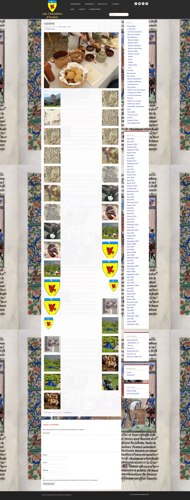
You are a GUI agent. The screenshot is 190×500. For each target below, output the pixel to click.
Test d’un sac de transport (136, 90)
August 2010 (131, 236)
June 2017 (130, 169)
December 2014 (132, 202)
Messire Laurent (133, 54)
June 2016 (130, 177)
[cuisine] (81, 60)
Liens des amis (132, 115)
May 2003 (130, 291)
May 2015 (130, 200)
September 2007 (133, 258)
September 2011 (132, 230)
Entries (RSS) (131, 391)
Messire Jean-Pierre (135, 48)
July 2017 (130, 166)
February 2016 (132, 186)
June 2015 (130, 197)
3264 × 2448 (62, 26)
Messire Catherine (134, 45)
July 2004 (130, 280)
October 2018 (131, 147)
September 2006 (133, 266)
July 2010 (130, 238)
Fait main (130, 354)
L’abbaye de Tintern (134, 92)
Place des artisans (133, 34)
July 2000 (130, 310)
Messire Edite (132, 51)
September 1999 (133, 316)
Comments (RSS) (133, 393)
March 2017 (131, 172)
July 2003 (130, 288)
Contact (82, 9)
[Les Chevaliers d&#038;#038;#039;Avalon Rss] (143, 3)
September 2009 (133, 241)
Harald (130, 56)
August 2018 (131, 153)
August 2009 (131, 244)
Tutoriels (115, 4)
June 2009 (130, 247)
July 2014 (130, 208)
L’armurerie (131, 29)
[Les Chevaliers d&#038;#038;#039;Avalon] (52, 9)
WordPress (131, 375)
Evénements (89, 4)
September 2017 (133, 164)
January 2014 (131, 216)
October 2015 (131, 188)
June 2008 (130, 255)
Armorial (130, 70)
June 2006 (130, 269)
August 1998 (131, 321)
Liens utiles (131, 112)
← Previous (47, 29)
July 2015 (130, 194)
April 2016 (130, 180)
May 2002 (130, 296)
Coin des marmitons (134, 32)
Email (45, 462)
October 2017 (131, 161)
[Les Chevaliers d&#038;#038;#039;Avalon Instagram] (146, 3)
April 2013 (130, 222)
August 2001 (131, 305)
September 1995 (133, 324)
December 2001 (132, 302)
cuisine (69, 26)
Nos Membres (132, 37)
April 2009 (130, 249)
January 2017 (131, 175)
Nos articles (102, 4)
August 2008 (131, 252)
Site (128, 345)
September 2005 (133, 274)
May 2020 (130, 141)
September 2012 (133, 224)
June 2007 (130, 263)
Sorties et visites (132, 356)
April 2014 (130, 213)
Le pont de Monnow (134, 95)
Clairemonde (132, 65)
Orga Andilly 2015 (133, 123)
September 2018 (133, 150)
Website (45, 470)
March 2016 (131, 183)
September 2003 (133, 285)
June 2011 (130, 233)
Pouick (130, 59)
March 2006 (131, 271)
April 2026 (130, 139)
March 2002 (131, 299)
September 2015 (133, 191)
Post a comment (48, 412)
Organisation (131, 343)
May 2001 (130, 307)
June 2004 (130, 283)
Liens (72, 9)
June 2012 (130, 227)
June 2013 (130, 219)
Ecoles (129, 348)
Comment (46, 433)
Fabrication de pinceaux (135, 106)
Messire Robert (133, 40)
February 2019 (132, 144)
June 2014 (130, 211)
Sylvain (130, 62)
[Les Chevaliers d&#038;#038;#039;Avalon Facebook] (135, 3)
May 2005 (130, 277)
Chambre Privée (95, 9)
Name (45, 455)
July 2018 (130, 155)
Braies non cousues (134, 101)
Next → (53, 29)
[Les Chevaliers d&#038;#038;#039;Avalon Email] (139, 3)
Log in (129, 372)
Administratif (131, 340)
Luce (129, 68)
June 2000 (130, 313)
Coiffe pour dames (133, 104)
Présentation (75, 4)
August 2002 (131, 294)
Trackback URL (67, 412)
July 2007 (130, 260)
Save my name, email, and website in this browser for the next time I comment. (70, 480)
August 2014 (131, 205)
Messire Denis (133, 43)
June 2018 (130, 158)
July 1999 (130, 319)
